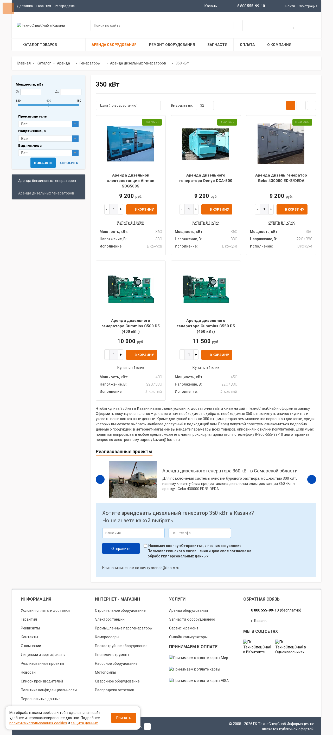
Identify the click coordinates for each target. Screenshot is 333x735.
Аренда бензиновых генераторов (47, 181)
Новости (28, 672)
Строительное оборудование (120, 610)
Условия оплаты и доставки (45, 610)
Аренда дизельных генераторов (46, 193)
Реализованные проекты (42, 663)
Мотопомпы (105, 672)
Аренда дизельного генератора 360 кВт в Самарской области (230, 470)
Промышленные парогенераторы (123, 628)
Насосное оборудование (116, 663)
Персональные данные (41, 699)
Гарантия (43, 6)
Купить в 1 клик (130, 222)
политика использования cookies (38, 723)
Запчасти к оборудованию (192, 619)
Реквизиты (30, 628)
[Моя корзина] (277, 26)
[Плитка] (290, 105)
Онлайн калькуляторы (188, 637)
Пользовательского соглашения (178, 551)
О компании (31, 646)
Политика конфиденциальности (49, 690)
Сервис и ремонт (183, 628)
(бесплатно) (276, 610)
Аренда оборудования (188, 610)
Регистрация (307, 6)
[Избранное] (294, 26)
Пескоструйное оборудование (121, 646)
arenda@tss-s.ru (165, 568)
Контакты (29, 637)
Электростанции (110, 619)
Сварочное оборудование (117, 681)
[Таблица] (311, 105)
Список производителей (42, 681)
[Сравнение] (311, 26)
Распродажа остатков (114, 690)
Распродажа (65, 6)
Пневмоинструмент (112, 655)
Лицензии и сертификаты (43, 655)
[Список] (301, 105)
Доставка (25, 6)
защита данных (84, 723)
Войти (290, 6)
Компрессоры (107, 637)
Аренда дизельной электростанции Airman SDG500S (130, 181)
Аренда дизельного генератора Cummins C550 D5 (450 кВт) (206, 326)
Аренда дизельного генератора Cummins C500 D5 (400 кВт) (130, 326)
